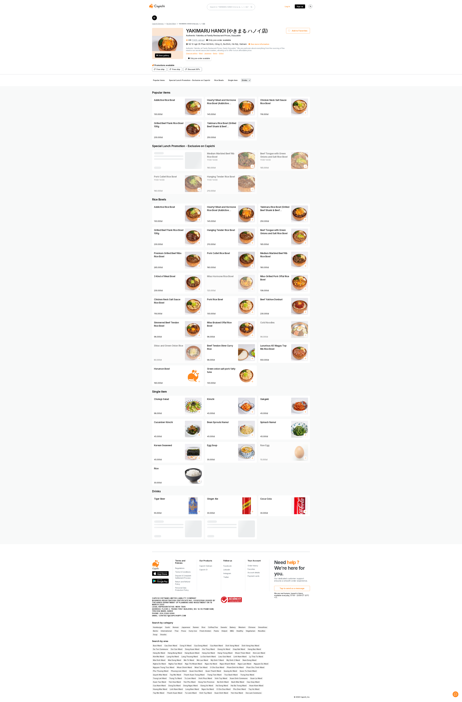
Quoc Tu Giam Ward (248, 671)
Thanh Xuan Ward (174, 693)
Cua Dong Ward (200, 646)
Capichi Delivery (158, 24)
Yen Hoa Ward (175, 682)
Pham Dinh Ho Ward (235, 667)
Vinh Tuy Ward (221, 678)
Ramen (196, 627)
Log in (287, 6)
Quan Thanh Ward (213, 671)
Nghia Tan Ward (175, 664)
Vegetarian (250, 631)
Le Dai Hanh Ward (208, 657)
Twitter (226, 577)
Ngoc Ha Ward (211, 664)
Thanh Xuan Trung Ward (194, 675)
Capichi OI (203, 570)
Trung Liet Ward (159, 678)
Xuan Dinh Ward (221, 693)
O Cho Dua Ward (217, 667)
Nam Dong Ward (249, 660)
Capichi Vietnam (205, 566)
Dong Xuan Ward (192, 649)
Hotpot (224, 631)
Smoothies (262, 627)
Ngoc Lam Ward (244, 664)
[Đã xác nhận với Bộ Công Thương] (231, 599)
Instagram (227, 573)
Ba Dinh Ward (171, 24)
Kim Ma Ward (158, 657)
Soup (155, 634)
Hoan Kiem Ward (256, 686)
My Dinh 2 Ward (233, 660)
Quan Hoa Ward (196, 671)
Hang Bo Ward (159, 653)
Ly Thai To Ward (256, 657)
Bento (215, 53)
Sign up (300, 6)
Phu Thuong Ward (160, 671)
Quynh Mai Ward (160, 675)
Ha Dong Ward (222, 686)
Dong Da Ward (174, 686)
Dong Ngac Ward (190, 686)
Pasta (216, 631)
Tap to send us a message (292, 588)
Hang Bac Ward (254, 649)
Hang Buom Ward (192, 653)
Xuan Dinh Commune (238, 678)
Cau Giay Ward (253, 682)
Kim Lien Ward (259, 653)
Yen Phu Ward (189, 682)
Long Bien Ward (192, 689)
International (166, 631)
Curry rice (193, 631)
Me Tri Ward (189, 660)
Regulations (179, 568)
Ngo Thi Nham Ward (193, 664)
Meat (201, 53)
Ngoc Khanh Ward (227, 664)
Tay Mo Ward (175, 675)
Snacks (163, 634)
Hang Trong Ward (225, 653)
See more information (260, 44)
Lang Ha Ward (173, 657)
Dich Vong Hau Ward (250, 646)
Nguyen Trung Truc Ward (163, 667)
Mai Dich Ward (159, 660)
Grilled (221, 53)
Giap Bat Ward (239, 649)
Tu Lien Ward (190, 678)
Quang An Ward (230, 671)
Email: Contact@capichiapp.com (169, 616)
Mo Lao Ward (202, 660)
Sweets (224, 627)
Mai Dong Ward (174, 660)
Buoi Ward (157, 646)
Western (241, 627)
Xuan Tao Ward (159, 682)
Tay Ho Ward (254, 689)
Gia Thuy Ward (208, 649)
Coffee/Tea (213, 627)
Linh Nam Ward (240, 657)
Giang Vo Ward (224, 649)
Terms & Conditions (183, 572)
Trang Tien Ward (214, 675)
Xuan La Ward (256, 678)
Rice (203, 627)
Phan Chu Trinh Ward (255, 667)
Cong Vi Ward (185, 646)
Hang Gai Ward (208, 653)
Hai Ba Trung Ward (238, 686)
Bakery (233, 627)
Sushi (167, 627)
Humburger (157, 627)
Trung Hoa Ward (247, 675)
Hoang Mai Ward (160, 689)
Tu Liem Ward (190, 693)
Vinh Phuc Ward (205, 678)
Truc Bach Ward (230, 675)
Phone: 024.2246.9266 (163, 613)
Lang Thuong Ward (190, 657)
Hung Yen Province (206, 682)
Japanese (207, 53)
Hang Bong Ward (175, 653)
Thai (176, 631)
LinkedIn (226, 570)
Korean (176, 627)
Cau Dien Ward (170, 646)
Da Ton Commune (160, 649)
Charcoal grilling (191, 53)
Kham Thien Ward (242, 653)
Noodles (261, 631)
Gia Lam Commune (253, 693)
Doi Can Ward (176, 649)
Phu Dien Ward (239, 689)
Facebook (227, 566)
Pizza (183, 631)
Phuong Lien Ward (178, 671)
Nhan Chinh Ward (184, 667)
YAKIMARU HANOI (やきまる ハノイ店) (192, 24)
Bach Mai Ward (237, 682)
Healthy (240, 631)
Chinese (251, 627)
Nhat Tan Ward (201, 667)
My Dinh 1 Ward (217, 660)
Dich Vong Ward (232, 646)
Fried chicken (205, 631)
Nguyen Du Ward (261, 664)
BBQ (232, 631)
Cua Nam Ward (216, 646)
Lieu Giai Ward (224, 657)
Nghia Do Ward (159, 664)
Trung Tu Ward (175, 678)
